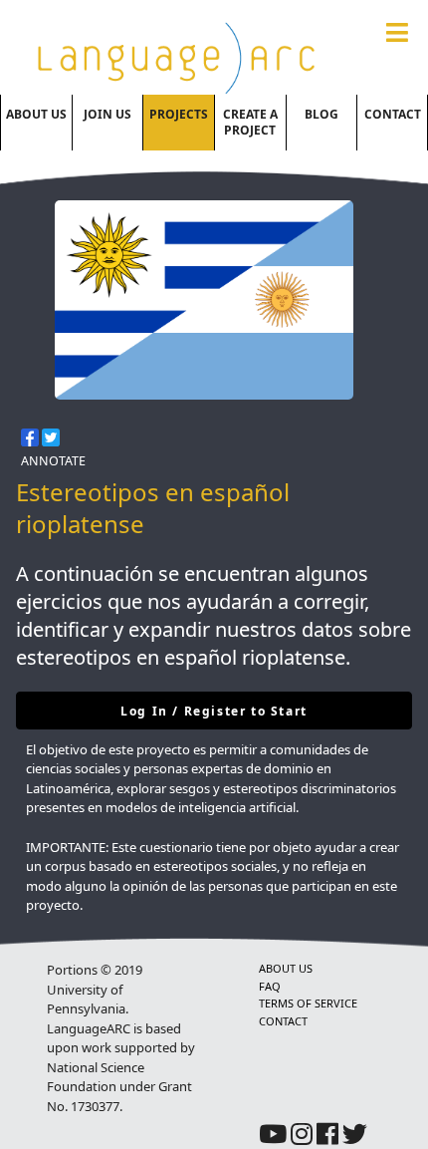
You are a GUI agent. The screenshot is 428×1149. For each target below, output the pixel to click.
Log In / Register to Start (214, 711)
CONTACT (283, 1020)
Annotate (53, 460)
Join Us (107, 114)
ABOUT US (286, 968)
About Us (36, 114)
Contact (392, 114)
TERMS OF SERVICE (308, 1003)
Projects (178, 114)
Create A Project (250, 122)
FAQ (270, 986)
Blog (321, 114)
